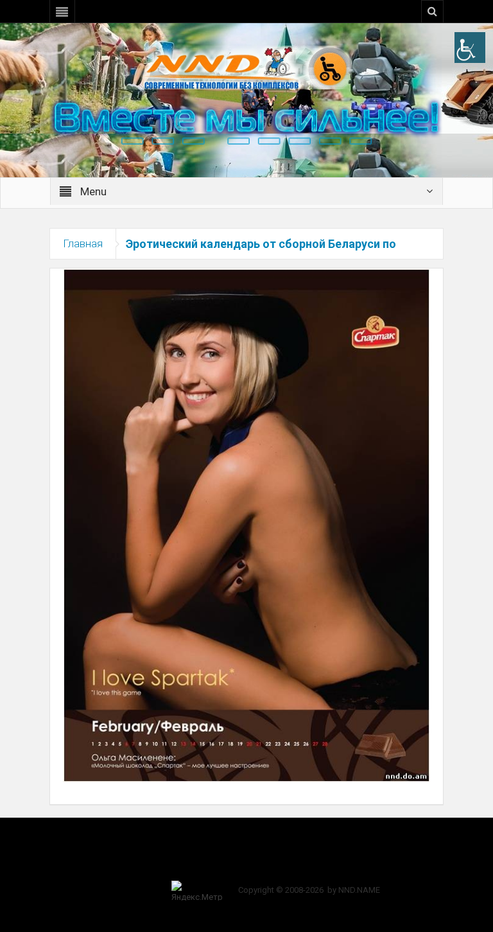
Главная (83, 243)
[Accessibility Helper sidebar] (469, 47)
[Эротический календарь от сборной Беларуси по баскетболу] (246, 525)
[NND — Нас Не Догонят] (246, 67)
